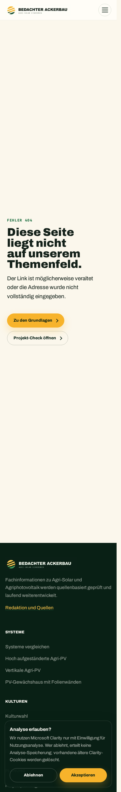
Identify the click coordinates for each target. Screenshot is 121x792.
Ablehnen (33, 775)
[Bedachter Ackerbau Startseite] (38, 10)
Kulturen (16, 701)
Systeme (14, 632)
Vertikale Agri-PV (23, 670)
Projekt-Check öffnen (35, 338)
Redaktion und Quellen (29, 607)
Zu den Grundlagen (33, 320)
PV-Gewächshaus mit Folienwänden (43, 681)
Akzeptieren (83, 775)
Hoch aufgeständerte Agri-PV (35, 658)
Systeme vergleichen (27, 646)
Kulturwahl (16, 716)
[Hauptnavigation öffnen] (104, 10)
